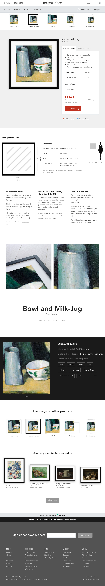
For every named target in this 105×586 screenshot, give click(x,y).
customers (52, 218)
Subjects (17, 9)
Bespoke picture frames (23, 579)
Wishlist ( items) (50, 558)
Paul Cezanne (66, 42)
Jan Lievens (84, 487)
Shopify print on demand (91, 579)
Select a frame (70, 84)
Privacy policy (87, 555)
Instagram (66, 566)
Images (7, 3)
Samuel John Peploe (11, 487)
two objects (93, 376)
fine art (71, 365)
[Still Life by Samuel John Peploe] (14, 470)
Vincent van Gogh (36, 487)
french (81, 365)
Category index (68, 563)
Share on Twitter (84, 119)
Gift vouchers (49, 552)
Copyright (85, 563)
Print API (89, 577)
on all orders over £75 (52, 520)
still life (80, 376)
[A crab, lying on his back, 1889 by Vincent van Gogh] (40, 473)
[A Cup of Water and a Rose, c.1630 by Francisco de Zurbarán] (65, 473)
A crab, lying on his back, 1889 (39, 485)
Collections (37, 9)
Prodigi (96, 577)
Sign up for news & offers (29, 535)
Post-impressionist (66, 376)
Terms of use (86, 558)
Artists (26, 9)
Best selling (67, 552)
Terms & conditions (89, 552)
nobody (62, 370)
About (8, 555)
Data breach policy (89, 561)
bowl (61, 365)
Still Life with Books (88, 486)
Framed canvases (31, 561)
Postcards (28, 563)
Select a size (78, 73)
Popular (7, 9)
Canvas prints (30, 558)
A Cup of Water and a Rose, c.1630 (63, 485)
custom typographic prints (40, 579)
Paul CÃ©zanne (89, 370)
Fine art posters (30, 552)
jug (90, 365)
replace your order (89, 220)
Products (18, 3)
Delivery (74, 206)
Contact (9, 552)
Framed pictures (31, 555)
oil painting (75, 370)
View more (52, 500)
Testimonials (10, 558)
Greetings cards (31, 566)
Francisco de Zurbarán (63, 487)
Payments (9, 561)
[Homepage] (52, 3)
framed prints (87, 67)
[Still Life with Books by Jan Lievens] (90, 475)
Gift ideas (47, 555)
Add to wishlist (69, 119)
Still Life (98, 354)
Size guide (87, 73)
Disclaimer (86, 566)
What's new (29, 569)
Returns (9, 566)
